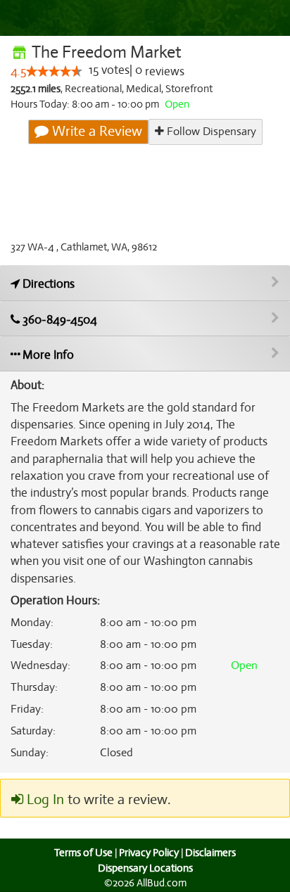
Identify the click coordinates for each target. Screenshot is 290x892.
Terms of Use (83, 852)
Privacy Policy (149, 852)
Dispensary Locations (145, 868)
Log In (43, 799)
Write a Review (95, 131)
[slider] (54, 71)
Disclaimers (210, 852)
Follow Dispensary (210, 132)
